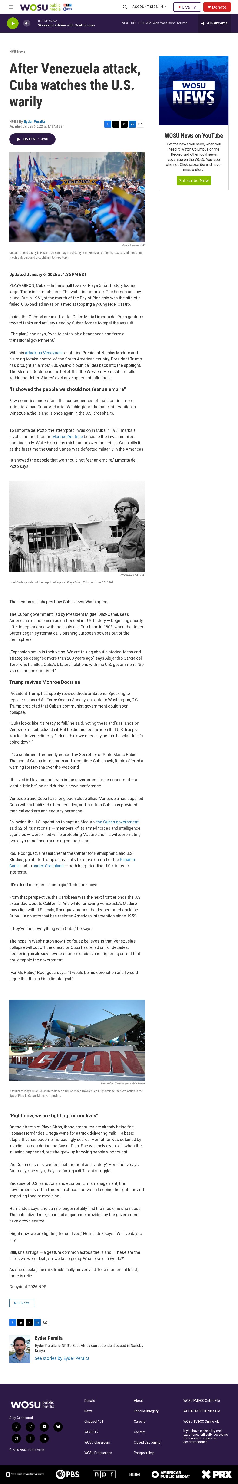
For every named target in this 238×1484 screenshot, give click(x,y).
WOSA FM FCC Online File (201, 1411)
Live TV (189, 7)
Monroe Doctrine (67, 436)
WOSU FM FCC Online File (201, 1400)
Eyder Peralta (34, 121)
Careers (139, 1421)
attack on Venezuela (44, 352)
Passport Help (144, 1453)
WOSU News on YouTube (194, 135)
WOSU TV (91, 1432)
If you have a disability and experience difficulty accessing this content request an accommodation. (205, 1436)
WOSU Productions (98, 1453)
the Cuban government (117, 821)
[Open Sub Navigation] (167, 7)
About (138, 1400)
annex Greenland (48, 865)
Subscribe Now (194, 180)
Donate (219, 7)
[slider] (34, 23)
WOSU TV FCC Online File (201, 1421)
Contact (139, 1432)
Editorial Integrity (146, 1411)
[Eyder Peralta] (19, 1349)
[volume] (27, 23)
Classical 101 (93, 1421)
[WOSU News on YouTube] (193, 90)
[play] (13, 23)
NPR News (17, 51)
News (88, 1411)
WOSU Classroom (97, 1442)
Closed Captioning (147, 1442)
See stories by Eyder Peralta (62, 1358)
